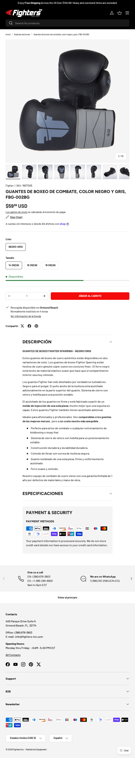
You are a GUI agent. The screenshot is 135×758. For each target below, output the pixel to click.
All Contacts (13, 654)
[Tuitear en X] (22, 325)
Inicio (8, 34)
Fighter (10, 185)
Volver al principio (67, 597)
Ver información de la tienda (26, 316)
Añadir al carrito (90, 295)
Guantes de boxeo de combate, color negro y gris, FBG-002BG (61, 34)
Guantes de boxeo (22, 34)
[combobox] (67, 23)
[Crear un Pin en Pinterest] (36, 325)
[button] (119, 13)
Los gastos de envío (16, 212)
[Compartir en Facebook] (29, 325)
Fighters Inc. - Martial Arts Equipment (30, 749)
